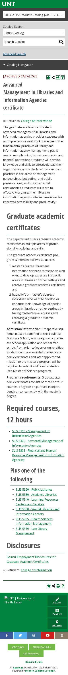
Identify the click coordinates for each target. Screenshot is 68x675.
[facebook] (6, 635)
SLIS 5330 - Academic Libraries (36, 495)
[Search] (61, 42)
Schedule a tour (41, 647)
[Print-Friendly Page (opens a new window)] (58, 77)
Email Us (55, 612)
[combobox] (34, 14)
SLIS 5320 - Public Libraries (34, 489)
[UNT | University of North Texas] (22, 600)
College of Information (36, 121)
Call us (54, 600)
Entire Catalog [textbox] (14, 33)
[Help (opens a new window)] (63, 77)
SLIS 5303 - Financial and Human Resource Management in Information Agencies (38, 455)
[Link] (8, 4)
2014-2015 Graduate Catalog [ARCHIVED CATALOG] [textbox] (35, 15)
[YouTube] (47, 635)
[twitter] (20, 635)
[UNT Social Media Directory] (61, 635)
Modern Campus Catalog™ (40, 670)
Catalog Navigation (20, 65)
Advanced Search (14, 54)
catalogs (18, 667)
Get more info (30, 653)
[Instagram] (34, 635)
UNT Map (57, 625)
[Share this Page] (53, 77)
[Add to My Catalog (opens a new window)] (48, 77)
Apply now (17, 647)
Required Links (34, 662)
